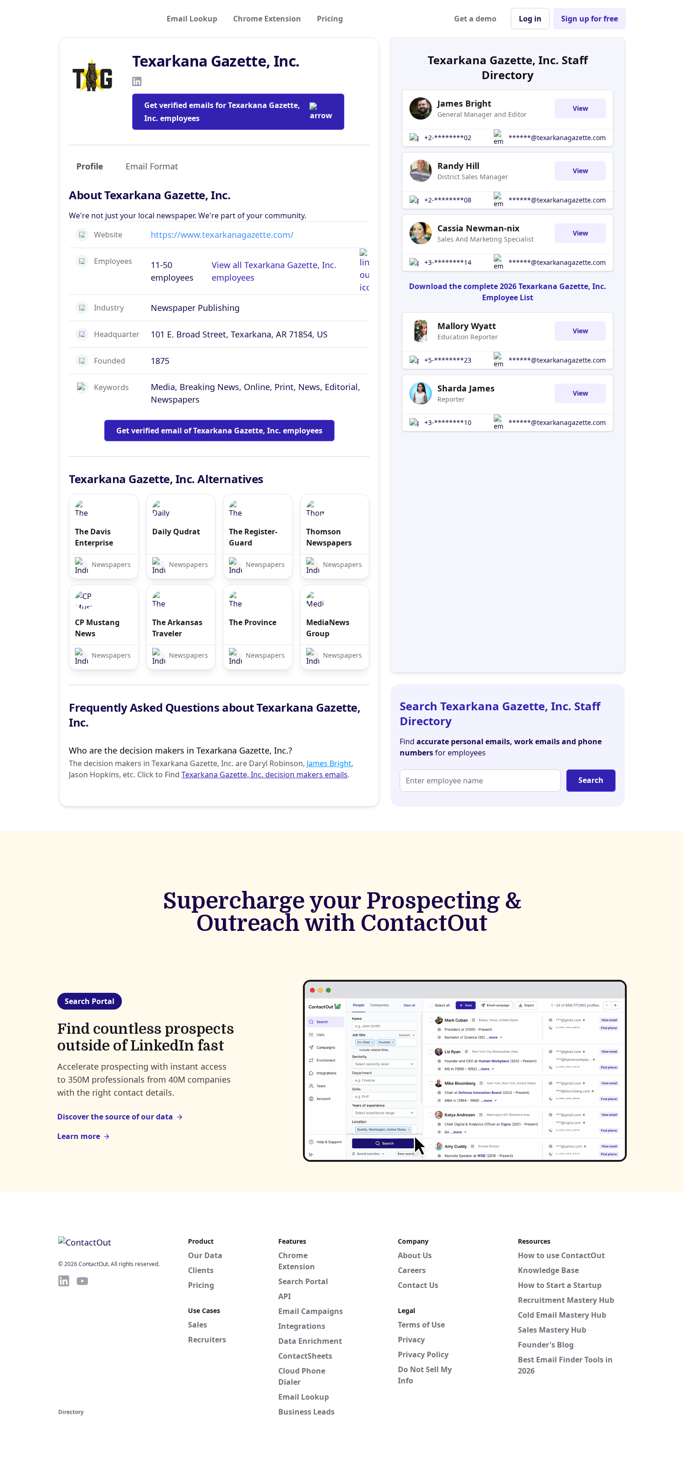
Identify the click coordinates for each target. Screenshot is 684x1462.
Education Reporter (467, 336)
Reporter (451, 399)
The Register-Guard (253, 537)
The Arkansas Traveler (177, 628)
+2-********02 (447, 137)
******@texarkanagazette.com (557, 137)
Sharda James (466, 388)
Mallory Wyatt (466, 325)
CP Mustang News (97, 628)
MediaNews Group (327, 628)
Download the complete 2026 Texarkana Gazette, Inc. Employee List (507, 292)
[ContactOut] (103, 18)
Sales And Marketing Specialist (485, 239)
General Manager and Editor (482, 114)
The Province (252, 622)
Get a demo (475, 18)
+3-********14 (447, 262)
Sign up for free (589, 18)
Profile (89, 166)
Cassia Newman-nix (478, 228)
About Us (415, 1255)
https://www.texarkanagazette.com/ (222, 234)
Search (591, 780)
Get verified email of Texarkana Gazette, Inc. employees (219, 430)
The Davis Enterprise (94, 537)
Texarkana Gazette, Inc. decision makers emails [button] (264, 774)
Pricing (330, 18)
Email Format (152, 166)
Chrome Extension (267, 18)
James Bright (329, 763)
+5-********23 (447, 360)
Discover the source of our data (115, 1117)
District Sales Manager (472, 176)
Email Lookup (192, 18)
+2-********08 (447, 199)
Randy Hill (458, 165)
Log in (530, 18)
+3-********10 (447, 422)
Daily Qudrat (176, 531)
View (580, 108)
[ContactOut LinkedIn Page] (63, 1340)
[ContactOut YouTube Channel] (82, 1340)
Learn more (78, 1136)
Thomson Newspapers (329, 537)
